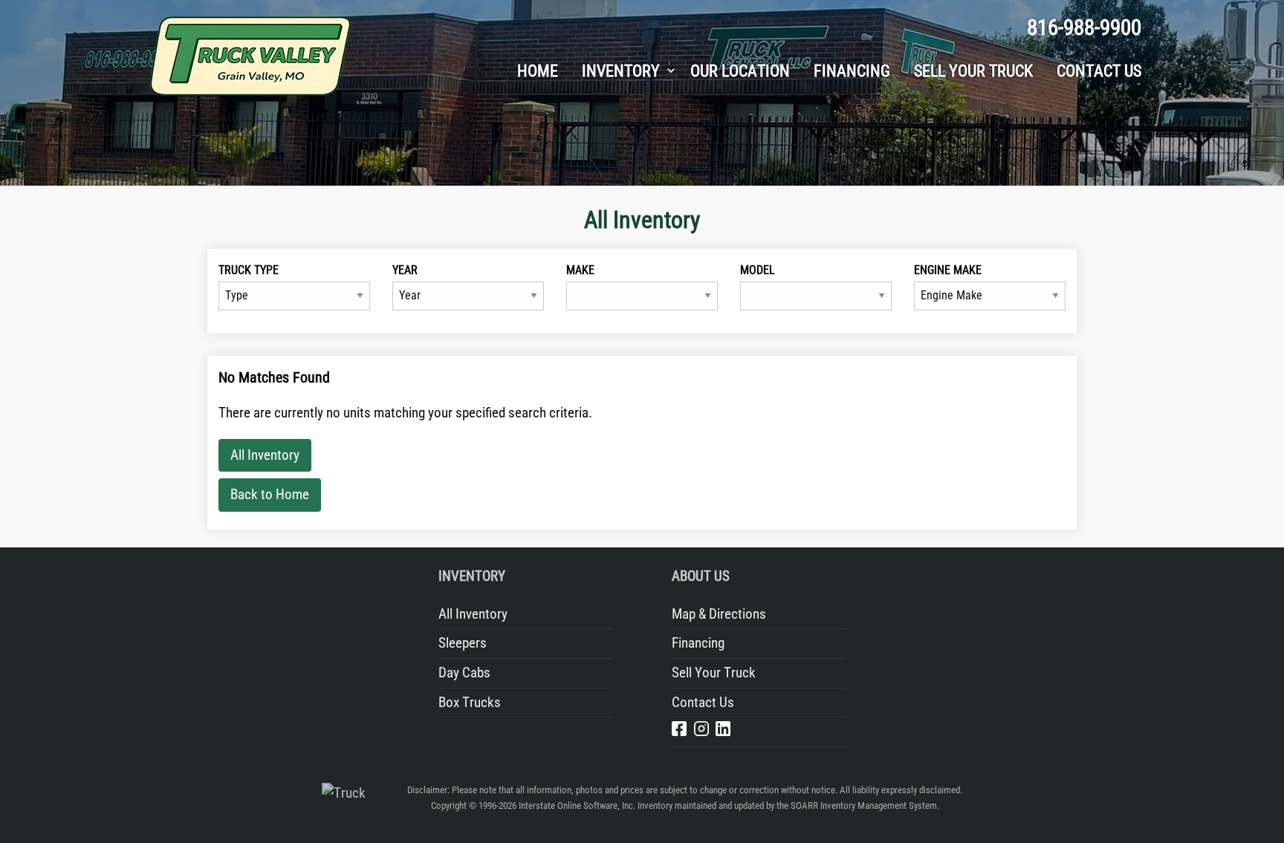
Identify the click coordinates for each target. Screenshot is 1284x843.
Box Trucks (469, 702)
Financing (698, 642)
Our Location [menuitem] (740, 70)
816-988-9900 (1084, 27)
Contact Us (703, 702)
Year (405, 270)
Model (757, 270)
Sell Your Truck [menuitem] (973, 70)
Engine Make (948, 270)
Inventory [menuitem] (621, 70)
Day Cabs (464, 672)
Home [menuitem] (537, 70)
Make (580, 270)
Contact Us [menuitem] (1099, 70)
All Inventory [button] (264, 454)
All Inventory (473, 613)
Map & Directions (719, 613)
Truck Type (248, 270)
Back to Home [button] (269, 494)
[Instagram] (701, 731)
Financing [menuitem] (852, 70)
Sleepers (462, 642)
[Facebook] (679, 731)
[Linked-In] (723, 731)
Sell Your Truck (714, 672)
